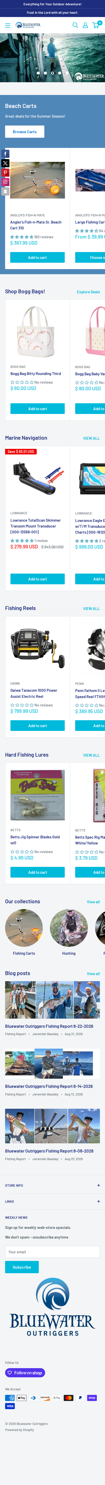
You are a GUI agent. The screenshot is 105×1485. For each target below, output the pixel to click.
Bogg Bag (17, 354)
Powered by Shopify (19, 1417)
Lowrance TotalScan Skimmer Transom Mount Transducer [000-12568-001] (35, 513)
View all (93, 888)
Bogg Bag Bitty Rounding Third (35, 360)
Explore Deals (88, 278)
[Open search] (75, 25)
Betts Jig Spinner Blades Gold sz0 (35, 827)
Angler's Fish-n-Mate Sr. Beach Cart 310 (35, 212)
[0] (96, 25)
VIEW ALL (91, 425)
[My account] (85, 25)
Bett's (15, 817)
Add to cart (37, 244)
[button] (22, 223)
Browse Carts (25, 118)
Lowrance (19, 500)
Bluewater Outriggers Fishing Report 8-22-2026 (49, 1013)
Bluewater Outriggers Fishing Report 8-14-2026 (49, 1073)
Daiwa (15, 670)
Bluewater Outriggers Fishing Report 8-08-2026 (49, 1137)
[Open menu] (7, 25)
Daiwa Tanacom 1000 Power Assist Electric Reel (33, 680)
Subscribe (22, 1254)
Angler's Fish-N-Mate (27, 202)
